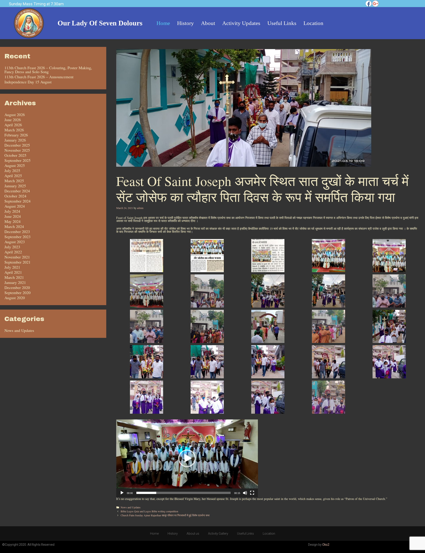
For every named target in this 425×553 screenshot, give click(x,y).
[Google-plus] (375, 3)
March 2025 (14, 180)
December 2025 (17, 145)
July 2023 (12, 246)
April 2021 (13, 272)
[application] (187, 458)
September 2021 (17, 262)
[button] (187, 458)
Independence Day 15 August (28, 81)
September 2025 (17, 160)
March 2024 (14, 226)
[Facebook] (368, 3)
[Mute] (245, 493)
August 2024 (14, 206)
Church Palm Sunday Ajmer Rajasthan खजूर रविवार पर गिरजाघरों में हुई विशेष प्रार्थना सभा (165, 515)
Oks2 (325, 544)
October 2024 (15, 196)
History (173, 533)
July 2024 (12, 211)
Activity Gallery (218, 533)
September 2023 (17, 236)
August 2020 (14, 297)
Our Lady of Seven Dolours (100, 23)
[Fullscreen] (252, 493)
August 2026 (14, 114)
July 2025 (12, 170)
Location (269, 533)
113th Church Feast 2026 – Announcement (38, 76)
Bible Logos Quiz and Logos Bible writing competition (149, 511)
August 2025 (14, 165)
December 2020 (17, 287)
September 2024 (17, 201)
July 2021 (12, 267)
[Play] (122, 493)
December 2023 (17, 231)
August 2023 (14, 241)
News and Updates (131, 507)
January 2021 (15, 282)
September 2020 (17, 292)
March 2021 (14, 277)
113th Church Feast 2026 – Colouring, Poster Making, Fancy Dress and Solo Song (48, 69)
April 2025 (13, 175)
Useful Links (245, 533)
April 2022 (13, 251)
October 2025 (15, 155)
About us (193, 533)
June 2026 (12, 119)
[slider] (183, 493)
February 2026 (16, 135)
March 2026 (14, 129)
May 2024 (12, 221)
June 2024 (12, 216)
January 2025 (15, 185)
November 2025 (17, 150)
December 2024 (17, 190)
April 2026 (13, 124)
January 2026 (15, 140)
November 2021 (17, 257)
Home (154, 533)
